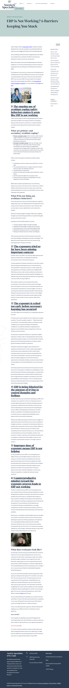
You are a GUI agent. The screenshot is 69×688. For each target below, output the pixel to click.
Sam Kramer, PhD (27, 47)
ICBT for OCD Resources (41, 3)
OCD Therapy (49, 669)
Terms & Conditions (43, 683)
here (39, 83)
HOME (15, 3)
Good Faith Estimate (16, 685)
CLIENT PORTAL (19, 8)
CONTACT (52, 3)
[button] (67, 678)
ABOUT (21, 3)
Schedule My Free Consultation (54, 656)
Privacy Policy (52, 683)
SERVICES (29, 3)
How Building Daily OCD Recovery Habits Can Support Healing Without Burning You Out (55, 90)
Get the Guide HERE (16, 625)
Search (58, 44)
